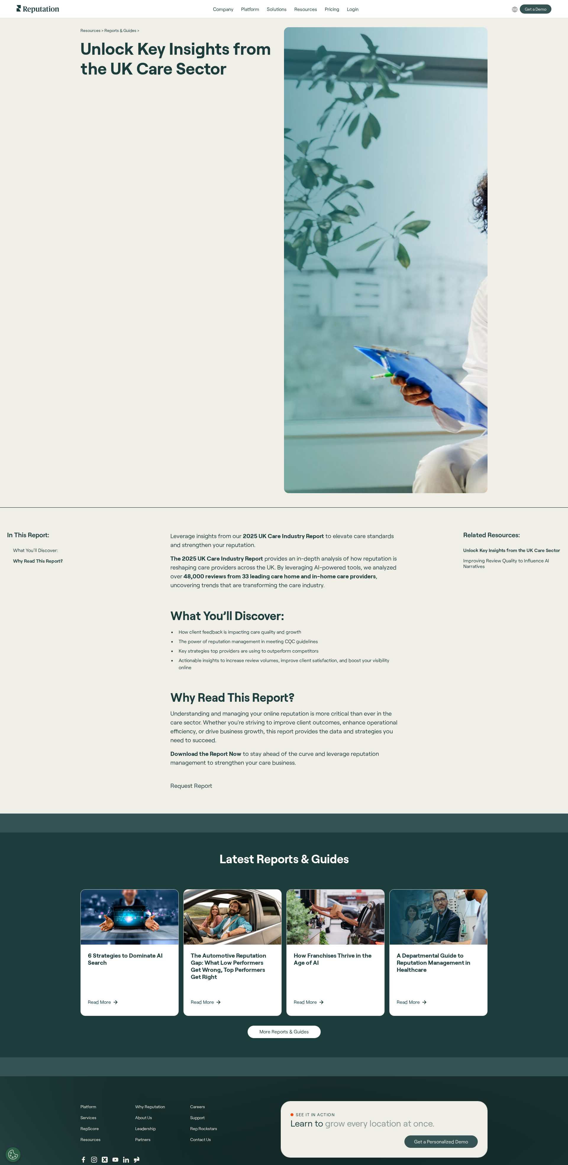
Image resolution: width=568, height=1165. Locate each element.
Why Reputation (150, 1106)
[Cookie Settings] (13, 1154)
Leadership (145, 1128)
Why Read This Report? (38, 561)
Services (88, 1117)
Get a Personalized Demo (441, 1141)
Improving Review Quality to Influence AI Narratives (506, 563)
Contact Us (200, 1139)
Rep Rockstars (203, 1128)
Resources (90, 1139)
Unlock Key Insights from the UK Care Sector (511, 550)
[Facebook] (83, 1159)
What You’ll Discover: (35, 550)
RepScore (89, 1128)
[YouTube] (115, 1159)
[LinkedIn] (126, 1159)
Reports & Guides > (121, 30)
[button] (223, 9)
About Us (143, 1117)
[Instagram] (94, 1159)
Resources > (91, 30)
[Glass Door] (137, 1159)
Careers (197, 1106)
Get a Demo (535, 9)
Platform (88, 1106)
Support (197, 1117)
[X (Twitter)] (105, 1159)
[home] (38, 9)
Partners (143, 1139)
